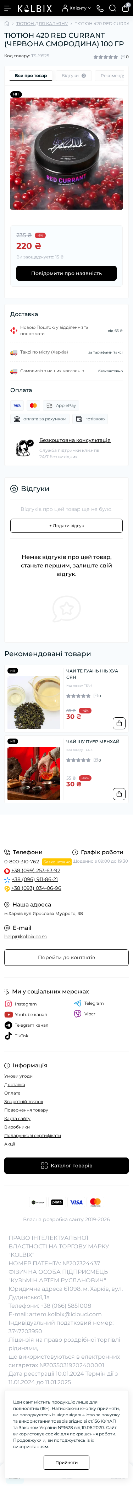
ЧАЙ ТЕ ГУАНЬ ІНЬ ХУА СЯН (92, 674)
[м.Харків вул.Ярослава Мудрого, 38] (66, 830)
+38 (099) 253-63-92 (35, 870)
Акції (9, 1144)
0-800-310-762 (21, 861)
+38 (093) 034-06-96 (36, 888)
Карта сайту (17, 1118)
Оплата (12, 1093)
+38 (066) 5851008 (65, 1305)
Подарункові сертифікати (32, 1135)
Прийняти (66, 1462)
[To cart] (119, 723)
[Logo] (34, 8)
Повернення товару (26, 1110)
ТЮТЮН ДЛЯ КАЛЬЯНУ (42, 23)
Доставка (14, 1084)
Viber (89, 1013)
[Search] (112, 8)
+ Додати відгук (66, 525)
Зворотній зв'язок (23, 1101)
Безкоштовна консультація (75, 440)
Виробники (17, 1127)
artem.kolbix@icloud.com (65, 1314)
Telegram (94, 1003)
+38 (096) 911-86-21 (35, 879)
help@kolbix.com (25, 936)
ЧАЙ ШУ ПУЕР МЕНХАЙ (93, 741)
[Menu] (7, 8)
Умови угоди (18, 1076)
